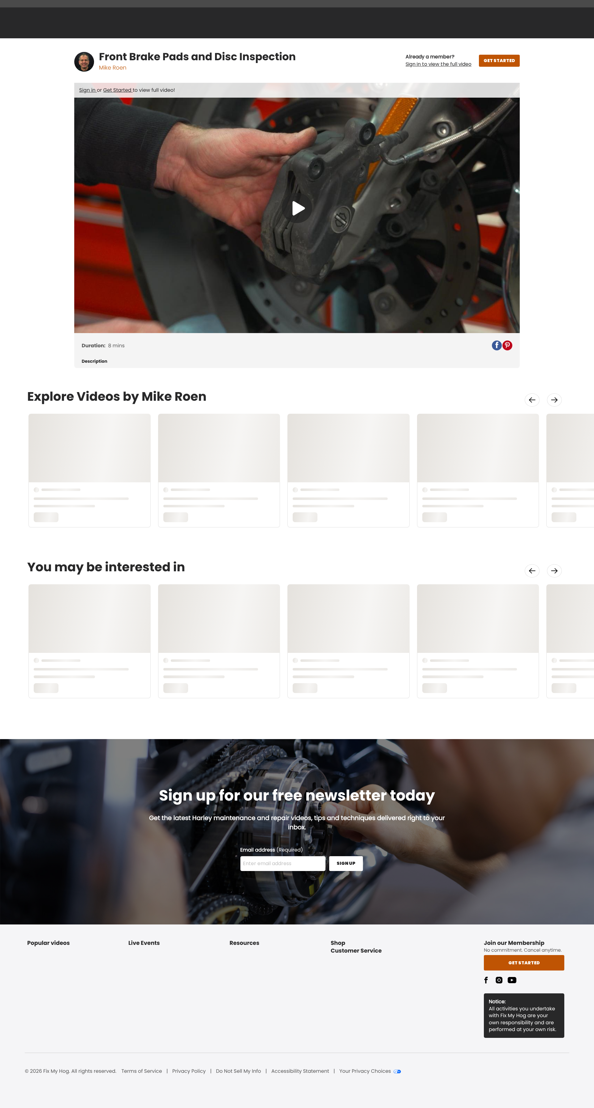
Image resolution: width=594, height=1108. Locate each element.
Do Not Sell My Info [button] (238, 1071)
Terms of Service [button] (141, 1071)
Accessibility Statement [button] (300, 1071)
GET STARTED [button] (499, 60)
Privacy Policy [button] (189, 1071)
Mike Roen (113, 68)
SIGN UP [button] (346, 863)
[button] (438, 60)
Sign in (88, 90)
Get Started (118, 90)
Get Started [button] (524, 963)
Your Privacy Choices (365, 1071)
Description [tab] (94, 361)
